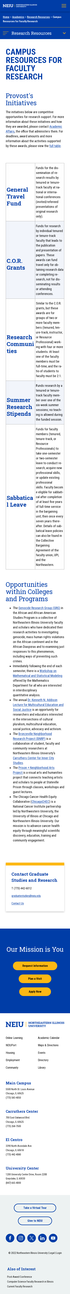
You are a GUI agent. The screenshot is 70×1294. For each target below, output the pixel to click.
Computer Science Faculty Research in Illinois (30, 1281)
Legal (52, 1253)
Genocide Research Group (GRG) (39, 608)
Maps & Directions (48, 1045)
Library (42, 1067)
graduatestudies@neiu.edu (26, 896)
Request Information (35, 965)
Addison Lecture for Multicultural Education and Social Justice (38, 704)
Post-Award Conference (19, 1276)
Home (6, 17)
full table (55, 146)
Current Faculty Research (19, 1286)
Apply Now (35, 991)
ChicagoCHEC (40, 801)
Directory (43, 1060)
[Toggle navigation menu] (64, 6)
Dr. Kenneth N (37, 700)
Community (12, 1067)
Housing (10, 1052)
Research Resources (38, 17)
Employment (13, 1060)
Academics (18, 17)
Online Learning (14, 1038)
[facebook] (10, 1238)
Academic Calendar (49, 1038)
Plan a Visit (35, 978)
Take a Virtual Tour (35, 1208)
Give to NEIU (35, 1220)
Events (41, 1052)
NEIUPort (11, 1045)
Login (59, 1253)
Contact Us (17, 903)
